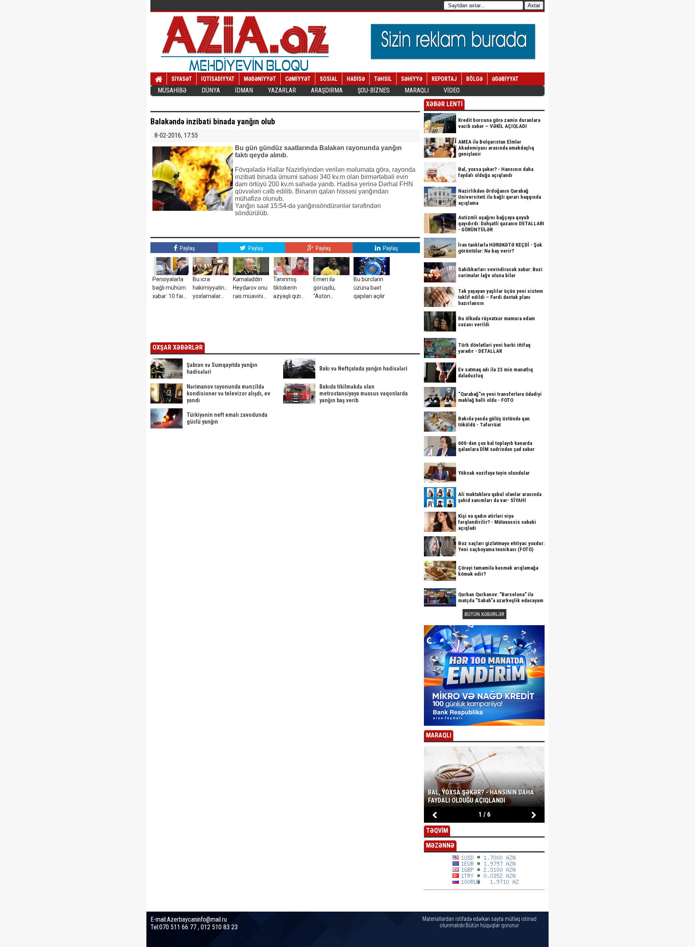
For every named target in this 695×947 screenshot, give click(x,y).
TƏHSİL (383, 79)
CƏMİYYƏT (297, 79)
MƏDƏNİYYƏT (260, 79)
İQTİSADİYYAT (217, 79)
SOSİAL (328, 79)
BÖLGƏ (474, 79)
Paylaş (187, 248)
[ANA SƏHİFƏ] (159, 79)
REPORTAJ (444, 79)
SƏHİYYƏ (411, 79)
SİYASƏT (181, 79)
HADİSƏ (356, 79)
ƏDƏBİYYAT (505, 79)
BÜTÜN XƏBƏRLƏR (484, 614)
